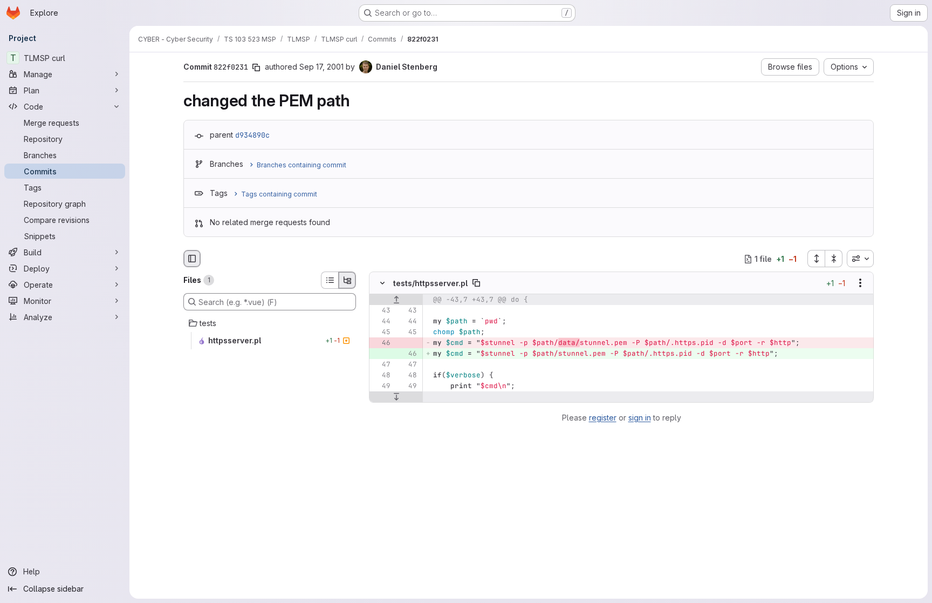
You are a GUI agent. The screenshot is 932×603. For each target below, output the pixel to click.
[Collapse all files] (833, 258)
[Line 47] (381, 365)
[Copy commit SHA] (256, 67)
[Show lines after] (396, 397)
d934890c (252, 135)
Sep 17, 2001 (321, 66)
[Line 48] (381, 375)
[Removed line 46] (381, 343)
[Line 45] (381, 332)
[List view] (329, 280)
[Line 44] (381, 321)
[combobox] (860, 258)
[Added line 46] (408, 354)
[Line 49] (381, 386)
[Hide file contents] (382, 283)
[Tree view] (347, 280)
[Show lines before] (396, 300)
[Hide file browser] (192, 258)
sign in (639, 417)
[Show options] (860, 283)
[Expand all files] (816, 258)
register (602, 417)
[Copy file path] (476, 283)
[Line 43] (381, 311)
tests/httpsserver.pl (430, 283)
